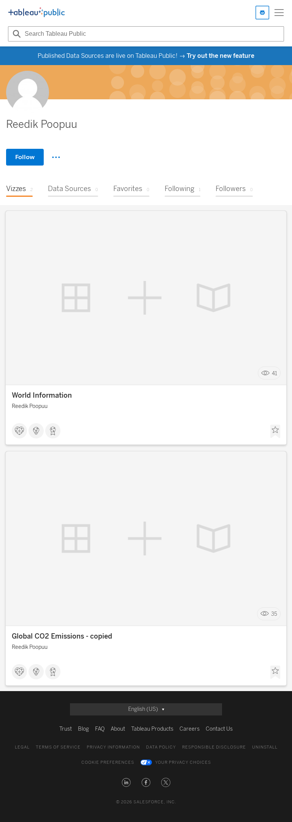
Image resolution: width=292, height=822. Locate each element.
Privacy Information (113, 747)
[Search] (15, 33)
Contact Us (219, 729)
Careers (189, 729)
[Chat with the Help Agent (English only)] (262, 12)
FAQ (100, 729)
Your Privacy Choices (183, 762)
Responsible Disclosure (214, 747)
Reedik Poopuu (30, 406)
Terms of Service (58, 747)
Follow (25, 157)
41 (274, 373)
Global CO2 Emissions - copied (62, 636)
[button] (126, 782)
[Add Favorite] (275, 431)
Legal (22, 747)
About (118, 729)
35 (274, 614)
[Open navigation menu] (279, 13)
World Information (42, 395)
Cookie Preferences (107, 762)
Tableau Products (152, 729)
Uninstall (265, 747)
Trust (65, 729)
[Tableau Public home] (36, 13)
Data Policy (161, 747)
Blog (83, 729)
